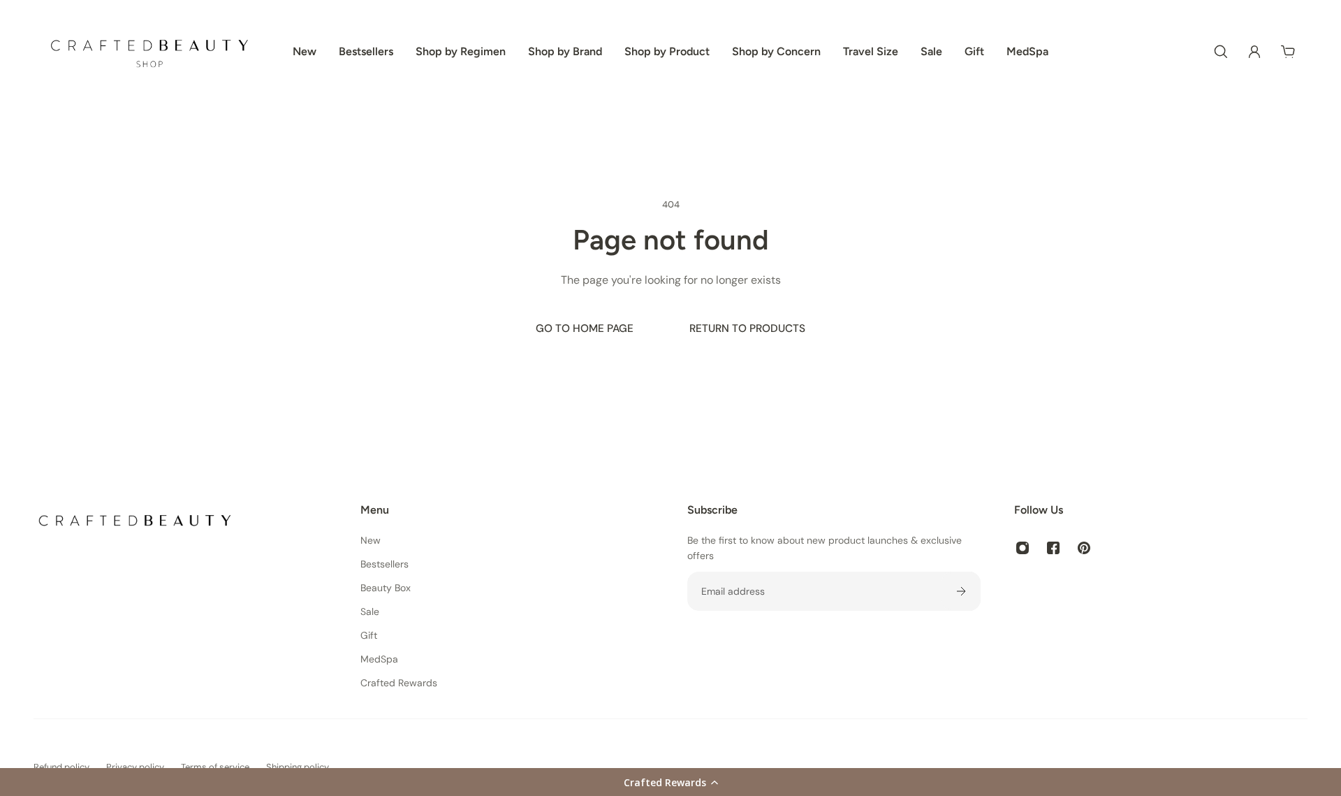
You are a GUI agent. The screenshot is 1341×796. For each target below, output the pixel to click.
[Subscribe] (961, 591)
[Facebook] (1053, 548)
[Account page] (1254, 51)
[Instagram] (1022, 548)
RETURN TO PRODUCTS (747, 328)
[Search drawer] (1221, 51)
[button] (670, 782)
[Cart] (1288, 51)
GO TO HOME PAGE (584, 328)
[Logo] (149, 51)
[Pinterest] (1084, 548)
